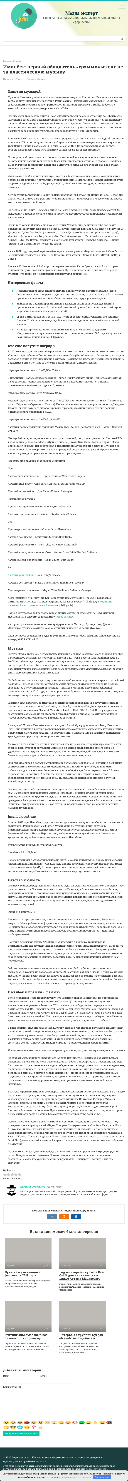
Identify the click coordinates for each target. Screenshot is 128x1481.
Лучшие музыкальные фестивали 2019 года (22, 1273)
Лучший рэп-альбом (21, 575)
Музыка (41, 79)
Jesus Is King (64, 616)
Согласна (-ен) (102, 1477)
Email (43, 1375)
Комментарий (12, 1386)
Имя (6, 1375)
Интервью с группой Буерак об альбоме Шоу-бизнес (81, 1336)
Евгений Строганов (32, 1186)
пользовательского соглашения (74, 1477)
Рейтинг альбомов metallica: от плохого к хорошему (26, 1336)
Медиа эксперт (81, 12)
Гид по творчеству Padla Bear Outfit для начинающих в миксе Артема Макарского (81, 1275)
